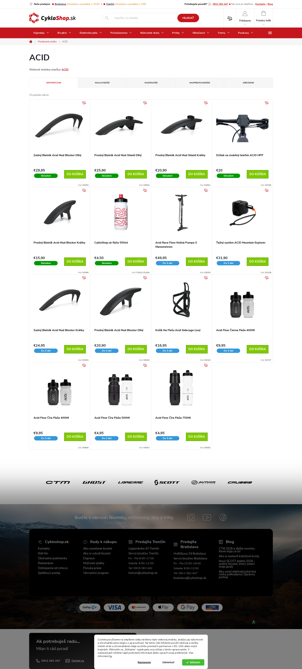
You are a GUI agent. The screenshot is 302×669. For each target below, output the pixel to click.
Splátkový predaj (49, 573)
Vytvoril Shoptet (265, 621)
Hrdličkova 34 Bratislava (190, 553)
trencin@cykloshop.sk (142, 573)
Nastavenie (144, 662)
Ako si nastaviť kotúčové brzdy (239, 556)
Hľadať (188, 18)
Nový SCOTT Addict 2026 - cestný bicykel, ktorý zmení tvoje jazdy (237, 564)
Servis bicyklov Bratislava (190, 558)
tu (111, 656)
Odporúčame (53, 82)
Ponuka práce (92, 568)
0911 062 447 (220, 4)
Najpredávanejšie (199, 82)
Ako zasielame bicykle (97, 548)
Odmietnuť (168, 662)
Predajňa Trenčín (150, 541)
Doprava (89, 558)
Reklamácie (45, 563)
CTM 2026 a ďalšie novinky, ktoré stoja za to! (237, 550)
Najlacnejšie (102, 82)
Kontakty (260, 4)
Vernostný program (96, 573)
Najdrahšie (151, 82)
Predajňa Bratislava (189, 544)
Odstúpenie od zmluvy (53, 568)
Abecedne (248, 82)
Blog (270, 4)
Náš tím (43, 553)
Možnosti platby (93, 563)
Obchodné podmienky (52, 558)
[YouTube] (206, 517)
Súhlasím (195, 662)
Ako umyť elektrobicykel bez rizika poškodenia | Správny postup (237, 574)
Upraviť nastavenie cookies (99, 621)
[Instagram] (190, 517)
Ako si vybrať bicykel (96, 553)
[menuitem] (41, 33)
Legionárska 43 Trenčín (143, 548)
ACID (65, 70)
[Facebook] (223, 517)
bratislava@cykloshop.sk (190, 578)
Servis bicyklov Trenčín (143, 553)
